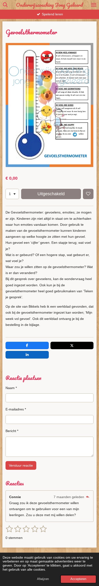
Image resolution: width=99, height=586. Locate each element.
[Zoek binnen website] (5, 5)
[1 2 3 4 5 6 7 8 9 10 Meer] (12, 194)
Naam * (11, 388)
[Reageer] (87, 497)
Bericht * (12, 431)
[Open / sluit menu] (93, 5)
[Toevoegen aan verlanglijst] (88, 194)
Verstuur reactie (21, 465)
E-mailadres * (16, 409)
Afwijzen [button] (43, 579)
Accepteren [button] (78, 579)
